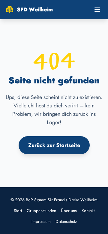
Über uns (69, 211)
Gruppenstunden (41, 211)
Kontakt (88, 211)
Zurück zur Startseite (54, 145)
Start (18, 211)
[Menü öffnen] (97, 10)
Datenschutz (66, 221)
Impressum (41, 221)
